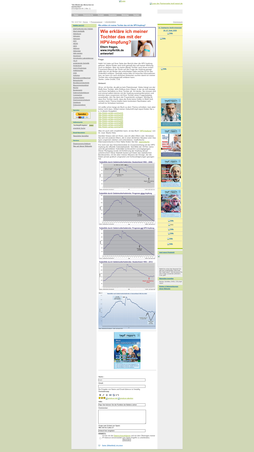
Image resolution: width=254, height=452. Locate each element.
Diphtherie (77, 102)
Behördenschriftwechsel (81, 78)
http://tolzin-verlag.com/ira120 (110, 115)
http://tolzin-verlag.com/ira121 (110, 113)
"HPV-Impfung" (145, 131)
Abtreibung (77, 34)
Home (76, 15)
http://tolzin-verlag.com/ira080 (110, 123)
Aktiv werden (77, 53)
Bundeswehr (77, 90)
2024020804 (110, 22)
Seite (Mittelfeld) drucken (112, 446)
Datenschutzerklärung (122, 436)
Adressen (76, 39)
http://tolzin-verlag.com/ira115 (110, 117)
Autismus (76, 75)
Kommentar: (103, 408)
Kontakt (101, 15)
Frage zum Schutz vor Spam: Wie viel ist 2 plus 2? (109, 426)
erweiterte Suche (79, 128)
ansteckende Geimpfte (81, 63)
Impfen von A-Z (78, 25)
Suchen (136, 15)
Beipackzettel (78, 80)
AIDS (75, 46)
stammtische (144, 142)
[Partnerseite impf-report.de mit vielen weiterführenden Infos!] (166, 3)
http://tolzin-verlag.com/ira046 (110, 127)
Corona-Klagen (78, 98)
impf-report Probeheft (166, 252)
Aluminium (77, 56)
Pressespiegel (96, 22)
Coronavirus (77, 95)
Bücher (75, 88)
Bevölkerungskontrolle (81, 83)
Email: (101, 383)
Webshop (125, 15)
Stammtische (88, 15)
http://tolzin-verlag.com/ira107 (110, 119)
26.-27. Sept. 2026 (170, 30)
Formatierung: (104, 391)
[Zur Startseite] (122, 1)
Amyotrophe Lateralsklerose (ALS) (83, 59)
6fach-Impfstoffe (79, 31)
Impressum (178, 22)
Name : (101, 377)
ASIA (75, 73)
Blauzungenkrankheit (81, 85)
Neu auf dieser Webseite (82, 146)
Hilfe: (101, 402)
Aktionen (76, 48)
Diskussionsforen (79, 105)
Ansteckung (77, 66)
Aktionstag (77, 51)
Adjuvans (76, 36)
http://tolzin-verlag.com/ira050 (110, 125)
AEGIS (75, 44)
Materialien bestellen (166, 278)
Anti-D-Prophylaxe (79, 68)
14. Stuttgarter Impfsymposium (170, 28)
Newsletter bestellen (81, 136)
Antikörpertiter (78, 70)
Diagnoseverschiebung (81, 100)
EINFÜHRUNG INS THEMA (83, 29)
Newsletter (113, 15)
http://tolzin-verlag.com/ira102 (110, 121)
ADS (74, 41)
